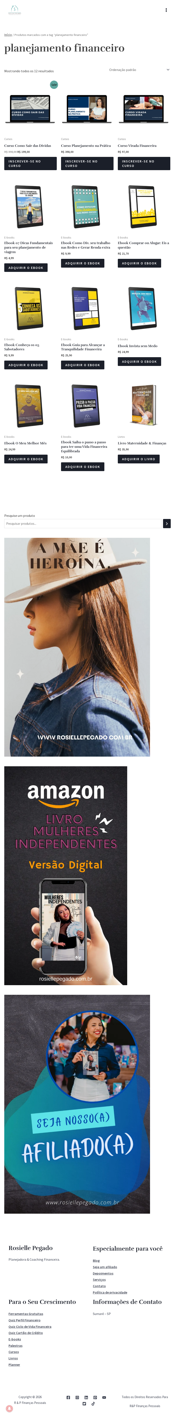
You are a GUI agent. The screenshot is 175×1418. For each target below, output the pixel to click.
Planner (14, 1364)
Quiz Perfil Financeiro (25, 1320)
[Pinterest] (95, 1397)
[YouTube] (104, 1397)
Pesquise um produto (19, 515)
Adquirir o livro (138, 459)
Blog (96, 1260)
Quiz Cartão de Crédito (26, 1333)
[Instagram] (77, 1397)
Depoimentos (103, 1273)
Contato (99, 1286)
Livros (13, 1358)
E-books (15, 1339)
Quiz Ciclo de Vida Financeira (30, 1326)
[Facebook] (68, 1397)
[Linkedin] (86, 1397)
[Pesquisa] (167, 523)
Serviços (99, 1279)
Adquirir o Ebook (26, 267)
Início (8, 35)
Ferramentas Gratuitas (26, 1314)
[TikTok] (93, 1404)
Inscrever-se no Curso (25, 163)
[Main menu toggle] (166, 10)
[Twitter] (84, 1404)
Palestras (15, 1345)
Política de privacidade (110, 1292)
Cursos (14, 1352)
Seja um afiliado (105, 1267)
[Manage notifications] (9, 1408)
